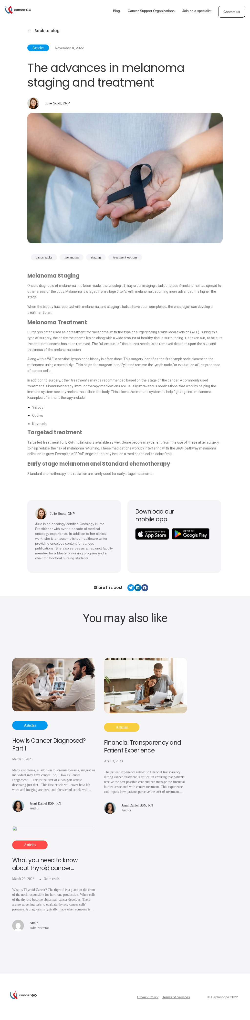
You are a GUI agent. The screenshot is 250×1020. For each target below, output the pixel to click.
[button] (130, 587)
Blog (116, 11)
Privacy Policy (147, 997)
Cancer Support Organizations (151, 11)
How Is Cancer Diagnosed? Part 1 (49, 744)
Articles (38, 48)
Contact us (231, 12)
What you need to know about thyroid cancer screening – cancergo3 (45, 864)
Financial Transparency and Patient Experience (142, 746)
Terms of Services (176, 997)
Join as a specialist (196, 11)
